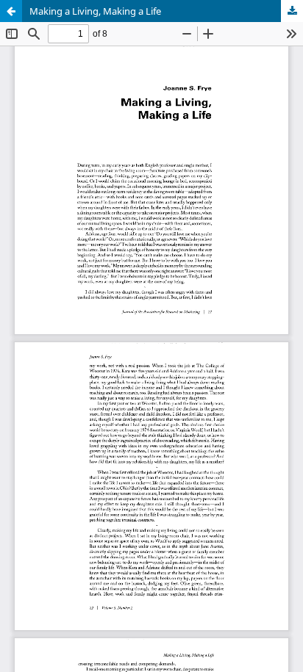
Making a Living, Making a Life (95, 11)
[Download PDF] (292, 11)
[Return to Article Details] (11, 11)
